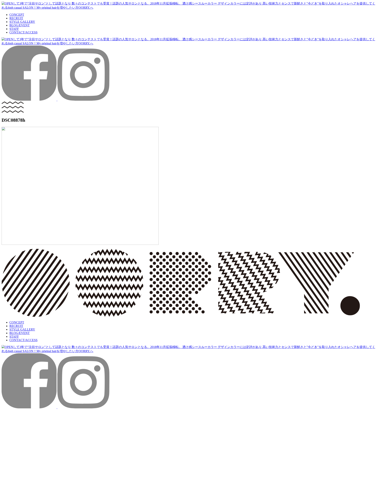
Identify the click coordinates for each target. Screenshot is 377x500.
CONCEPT (16, 14)
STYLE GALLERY (22, 21)
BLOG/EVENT (19, 25)
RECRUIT (16, 18)
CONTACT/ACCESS (23, 32)
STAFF (14, 28)
